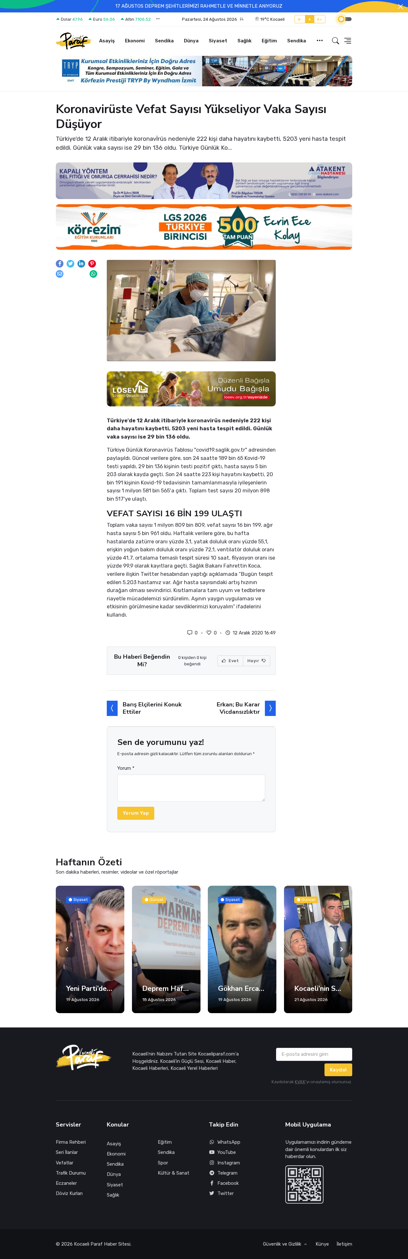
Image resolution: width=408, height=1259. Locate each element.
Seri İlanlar (67, 1152)
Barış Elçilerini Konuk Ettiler (152, 708)
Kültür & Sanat (173, 1173)
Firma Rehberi (71, 1142)
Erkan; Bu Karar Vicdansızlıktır (238, 708)
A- (300, 19)
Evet (233, 660)
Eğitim (269, 41)
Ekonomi (135, 41)
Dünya (191, 41)
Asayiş (107, 41)
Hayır (253, 660)
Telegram (227, 1173)
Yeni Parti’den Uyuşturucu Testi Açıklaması (90, 988)
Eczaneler (66, 1183)
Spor (163, 1163)
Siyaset (218, 41)
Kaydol (338, 1070)
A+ (319, 19)
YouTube (226, 1152)
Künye (322, 1244)
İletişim (344, 1244)
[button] (213, 19)
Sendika (164, 41)
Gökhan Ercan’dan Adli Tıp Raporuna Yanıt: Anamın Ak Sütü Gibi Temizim (242, 988)
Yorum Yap (136, 813)
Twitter (225, 1193)
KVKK (300, 1081)
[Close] (400, 6)
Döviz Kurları (69, 1193)
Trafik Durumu (71, 1173)
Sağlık (244, 41)
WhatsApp (228, 1142)
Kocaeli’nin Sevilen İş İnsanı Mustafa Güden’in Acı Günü (318, 988)
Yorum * (126, 768)
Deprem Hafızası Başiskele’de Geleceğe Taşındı (166, 988)
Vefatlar (64, 1163)
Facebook (228, 1183)
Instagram (228, 1163)
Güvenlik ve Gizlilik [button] (282, 1244)
